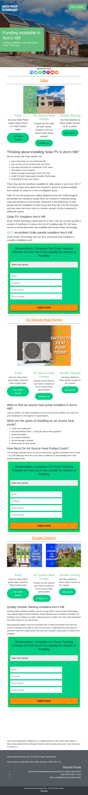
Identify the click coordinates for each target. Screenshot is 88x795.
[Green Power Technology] (10, 9)
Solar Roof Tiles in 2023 (71, 774)
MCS (10, 232)
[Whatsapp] (40, 72)
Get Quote (70, 390)
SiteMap (44, 791)
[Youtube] (52, 72)
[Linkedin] (44, 72)
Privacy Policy (58, 788)
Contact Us (44, 396)
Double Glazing (70, 115)
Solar (18, 115)
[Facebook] (31, 72)
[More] (56, 72)
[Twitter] (36, 72)
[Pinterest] (48, 72)
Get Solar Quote (18, 391)
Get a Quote (77, 6)
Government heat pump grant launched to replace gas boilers (55, 771)
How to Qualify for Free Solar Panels (65, 777)
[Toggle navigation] (66, 7)
